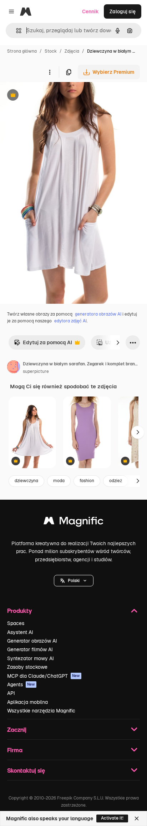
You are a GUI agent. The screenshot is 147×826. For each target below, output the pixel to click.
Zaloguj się (123, 11)
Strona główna (22, 51)
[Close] (136, 818)
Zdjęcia (72, 51)
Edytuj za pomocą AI (43, 344)
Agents (21, 684)
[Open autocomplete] (16, 30)
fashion (87, 481)
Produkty (19, 610)
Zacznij (16, 729)
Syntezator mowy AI (30, 658)
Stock (51, 51)
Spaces (15, 623)
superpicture (36, 371)
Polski (74, 581)
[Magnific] (73, 522)
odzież (115, 481)
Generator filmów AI (30, 649)
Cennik (90, 11)
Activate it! (112, 818)
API (11, 693)
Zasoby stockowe (27, 667)
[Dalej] (117, 342)
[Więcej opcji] (49, 72)
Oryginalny (49, 95)
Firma (14, 750)
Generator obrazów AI (32, 641)
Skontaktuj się (26, 770)
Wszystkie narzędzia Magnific (41, 710)
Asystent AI (20, 632)
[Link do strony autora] (13, 367)
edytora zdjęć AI (70, 321)
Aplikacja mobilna (27, 702)
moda (59, 481)
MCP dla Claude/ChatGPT (43, 676)
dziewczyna (26, 481)
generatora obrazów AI (98, 314)
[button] (73, 580)
